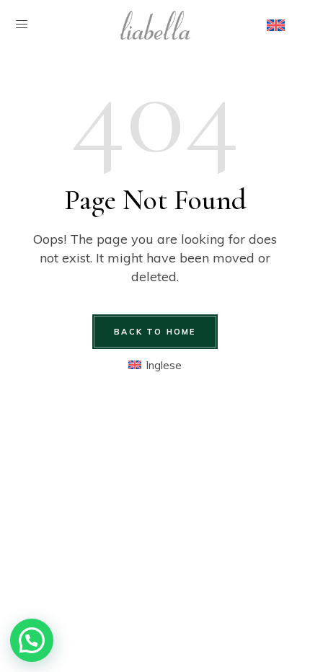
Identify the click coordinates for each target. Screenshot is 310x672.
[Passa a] (276, 25)
